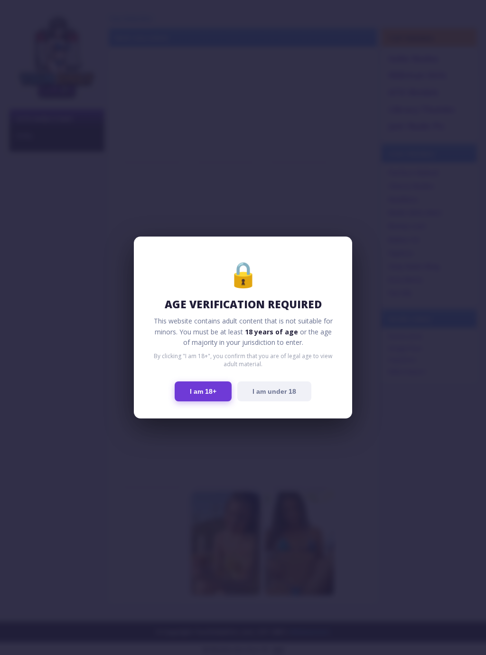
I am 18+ (203, 391)
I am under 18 (274, 391)
